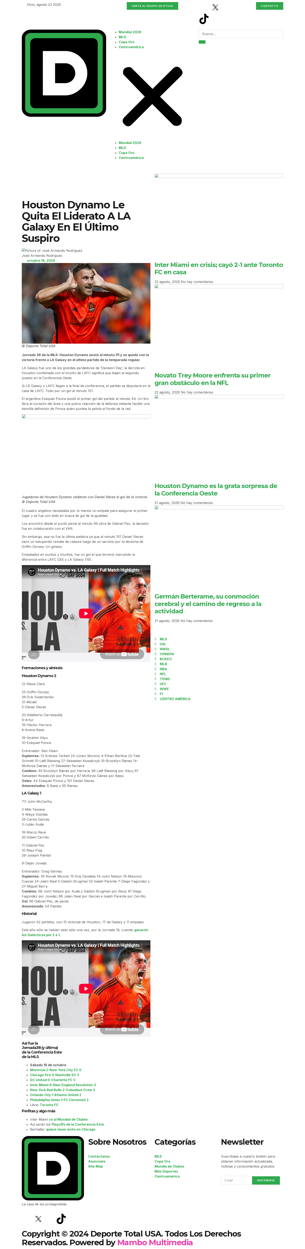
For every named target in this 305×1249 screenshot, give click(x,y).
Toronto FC (49, 1105)
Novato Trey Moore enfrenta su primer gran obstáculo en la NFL (213, 378)
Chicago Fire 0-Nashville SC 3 (54, 1075)
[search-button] (202, 42)
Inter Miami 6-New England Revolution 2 (63, 1085)
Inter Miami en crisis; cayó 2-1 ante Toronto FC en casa (219, 268)
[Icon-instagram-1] (227, 7)
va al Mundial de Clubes (68, 1119)
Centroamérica (131, 47)
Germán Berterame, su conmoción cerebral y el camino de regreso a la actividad (208, 604)
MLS (122, 37)
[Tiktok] (204, 19)
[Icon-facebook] (204, 7)
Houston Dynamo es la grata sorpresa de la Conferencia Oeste (216, 489)
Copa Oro (126, 42)
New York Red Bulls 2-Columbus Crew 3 (62, 1090)
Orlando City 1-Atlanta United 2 (55, 1095)
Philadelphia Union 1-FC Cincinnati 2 (59, 1100)
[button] (152, 94)
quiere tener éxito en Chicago (70, 1129)
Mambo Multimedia (155, 1242)
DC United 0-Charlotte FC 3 (52, 1080)
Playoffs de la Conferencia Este (78, 1124)
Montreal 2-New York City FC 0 (55, 1070)
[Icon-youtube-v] (215, 19)
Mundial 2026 (130, 32)
